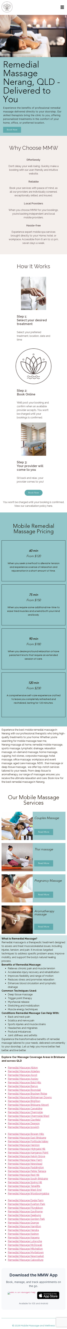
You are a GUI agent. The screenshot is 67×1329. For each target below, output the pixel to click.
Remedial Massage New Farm (25, 1160)
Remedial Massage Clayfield (24, 1119)
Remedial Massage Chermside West (28, 1116)
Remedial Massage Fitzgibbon (25, 1207)
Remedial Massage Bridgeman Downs (30, 1097)
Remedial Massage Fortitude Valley (28, 1141)
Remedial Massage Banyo (23, 1086)
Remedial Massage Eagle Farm (25, 1200)
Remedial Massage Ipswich (23, 1127)
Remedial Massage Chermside (25, 1112)
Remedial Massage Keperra (23, 1237)
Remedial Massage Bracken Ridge (27, 1093)
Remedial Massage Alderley (24, 1071)
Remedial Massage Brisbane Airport (28, 1104)
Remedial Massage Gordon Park (26, 1219)
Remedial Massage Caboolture (25, 1259)
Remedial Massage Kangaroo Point (28, 1152)
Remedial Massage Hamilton (24, 1226)
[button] (62, 7)
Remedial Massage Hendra (23, 1230)
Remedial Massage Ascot (22, 1075)
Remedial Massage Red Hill (23, 1174)
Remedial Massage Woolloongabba (28, 1193)
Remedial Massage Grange (23, 1222)
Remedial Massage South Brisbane (28, 1178)
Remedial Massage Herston (24, 1145)
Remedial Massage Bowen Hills (26, 1134)
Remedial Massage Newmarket (26, 1256)
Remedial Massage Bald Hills (24, 1082)
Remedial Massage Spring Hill (25, 1182)
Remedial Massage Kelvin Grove (26, 1156)
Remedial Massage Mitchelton (25, 1248)
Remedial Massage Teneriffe (24, 1186)
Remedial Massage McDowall (25, 1245)
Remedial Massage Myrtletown (26, 1252)
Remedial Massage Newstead (25, 1163)
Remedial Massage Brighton (24, 1101)
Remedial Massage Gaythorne (25, 1211)
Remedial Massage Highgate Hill (26, 1148)
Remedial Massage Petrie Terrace (27, 1171)
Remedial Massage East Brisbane (27, 1137)
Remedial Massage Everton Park (26, 1204)
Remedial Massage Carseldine (25, 1108)
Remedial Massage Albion (23, 1067)
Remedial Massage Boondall (24, 1090)
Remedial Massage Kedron (23, 1233)
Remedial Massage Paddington (26, 1167)
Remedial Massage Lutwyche (25, 1241)
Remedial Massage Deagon (24, 1123)
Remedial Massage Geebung (24, 1215)
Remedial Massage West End (24, 1189)
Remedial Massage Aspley (23, 1078)
